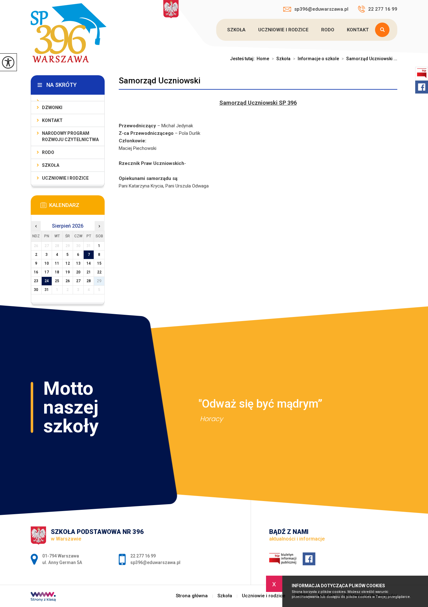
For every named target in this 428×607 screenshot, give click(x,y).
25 (57, 281)
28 (88, 281)
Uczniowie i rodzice (283, 30)
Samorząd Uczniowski (160, 80)
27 (78, 281)
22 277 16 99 (382, 9)
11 (57, 263)
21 (88, 272)
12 (67, 263)
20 (78, 272)
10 (46, 263)
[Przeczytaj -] (68, 98)
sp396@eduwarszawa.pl (321, 9)
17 (46, 272)
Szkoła (236, 30)
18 (57, 272)
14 (88, 263)
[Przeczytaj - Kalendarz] (77, 207)
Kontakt (358, 30)
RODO (327, 30)
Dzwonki (52, 107)
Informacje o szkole (316, 58)
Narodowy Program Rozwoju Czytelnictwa (70, 136)
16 (36, 272)
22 (99, 272)
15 (99, 263)
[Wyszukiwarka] (384, 30)
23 (36, 281)
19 (67, 272)
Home (263, 58)
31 (46, 290)
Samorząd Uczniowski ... (369, 58)
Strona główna (192, 596)
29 (99, 281)
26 (67, 281)
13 (78, 263)
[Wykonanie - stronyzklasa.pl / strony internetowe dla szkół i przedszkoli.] (43, 597)
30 (36, 290)
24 (46, 281)
